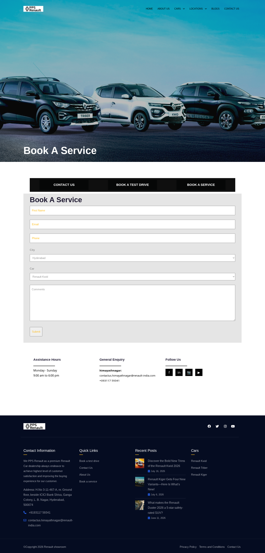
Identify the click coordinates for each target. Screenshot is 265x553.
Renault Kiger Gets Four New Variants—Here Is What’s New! (167, 484)
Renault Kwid (199, 460)
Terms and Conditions (212, 546)
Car (32, 268)
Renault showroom (55, 546)
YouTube (233, 426)
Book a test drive (89, 460)
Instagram (225, 426)
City (32, 249)
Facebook (209, 426)
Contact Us (86, 467)
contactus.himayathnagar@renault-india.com (127, 375)
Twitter (217, 426)
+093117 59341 (110, 380)
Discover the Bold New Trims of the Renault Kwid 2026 (166, 463)
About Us (84, 474)
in (179, 372)
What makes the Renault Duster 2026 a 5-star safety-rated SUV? (165, 507)
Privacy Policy (188, 546)
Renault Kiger (199, 474)
